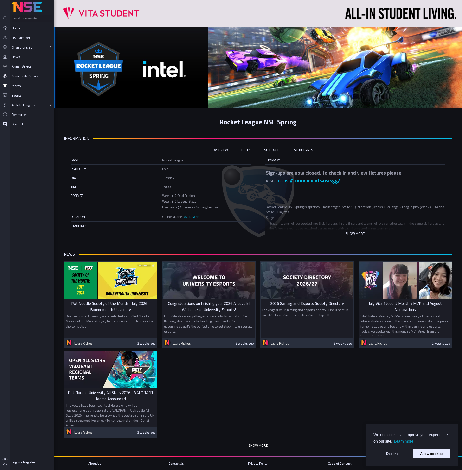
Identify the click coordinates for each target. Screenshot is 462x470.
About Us (94, 463)
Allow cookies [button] (431, 454)
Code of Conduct (339, 463)
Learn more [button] (403, 441)
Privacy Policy (258, 463)
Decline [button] (392, 454)
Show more (258, 445)
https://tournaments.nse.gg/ (308, 180)
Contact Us (176, 463)
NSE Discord (191, 216)
